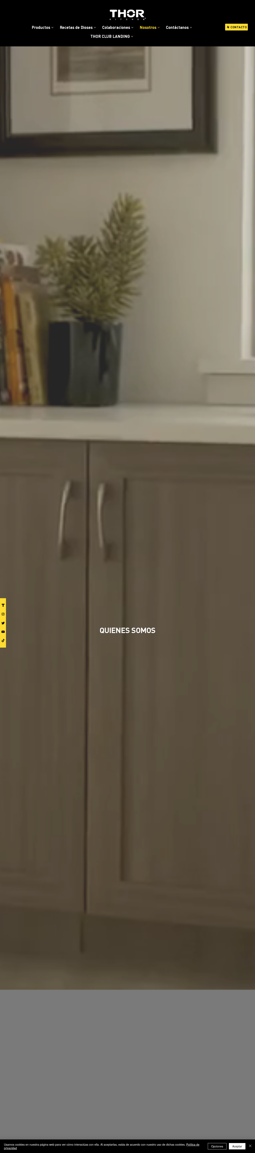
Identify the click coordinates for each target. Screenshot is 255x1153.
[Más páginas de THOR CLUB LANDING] (132, 36)
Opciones (217, 1146)
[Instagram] (3, 614)
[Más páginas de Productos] (52, 27)
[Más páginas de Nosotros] (159, 27)
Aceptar (237, 1146)
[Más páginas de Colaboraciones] (132, 27)
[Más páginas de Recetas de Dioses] (95, 27)
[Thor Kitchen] (3, 605)
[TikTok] (3, 641)
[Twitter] (3, 623)
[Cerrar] (250, 1146)
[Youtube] (3, 632)
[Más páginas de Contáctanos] (191, 27)
